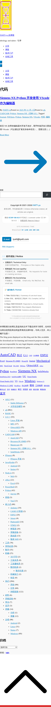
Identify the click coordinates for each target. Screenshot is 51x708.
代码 (43, 117)
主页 (7, 46)
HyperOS (25, 361)
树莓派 (13, 529)
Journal (3, 117)
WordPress (17, 385)
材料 (7, 595)
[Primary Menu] (1, 62)
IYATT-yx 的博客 (7, 35)
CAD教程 (36, 355)
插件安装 (47, 385)
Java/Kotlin (10, 462)
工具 (7, 543)
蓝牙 (2, 393)
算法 (7, 602)
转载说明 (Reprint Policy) (30, 221)
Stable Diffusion (17, 403)
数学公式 (3, 389)
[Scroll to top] (25, 706)
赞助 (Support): (8, 247)
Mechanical (43, 360)
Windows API (16, 431)
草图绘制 (43, 389)
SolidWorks (43, 371)
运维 (7, 620)
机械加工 (14, 574)
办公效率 (25, 386)
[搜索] (47, 195)
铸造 (12, 578)
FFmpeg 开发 (16, 459)
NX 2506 (16, 366)
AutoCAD (8, 355)
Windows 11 (40, 381)
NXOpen (10, 117)
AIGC (7, 399)
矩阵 (30, 389)
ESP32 (44, 355)
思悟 (12, 585)
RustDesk (13, 372)
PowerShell (9, 487)
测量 (12, 616)
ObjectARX (32, 365)
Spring (13, 469)
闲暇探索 (14, 592)
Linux (12, 627)
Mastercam (14, 445)
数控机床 (14, 567)
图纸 (32, 385)
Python (13, 113)
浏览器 (25, 389)
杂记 (7, 581)
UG (24, 376)
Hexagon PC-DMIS (13, 361)
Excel (2, 361)
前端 (7, 497)
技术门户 (9, 53)
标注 (20, 389)
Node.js (8, 473)
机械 (7, 553)
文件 (8, 389)
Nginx (13, 630)
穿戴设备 (14, 532)
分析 (12, 613)
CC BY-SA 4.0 (14, 218)
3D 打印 (13, 557)
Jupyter (13, 494)
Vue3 (12, 501)
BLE (19, 355)
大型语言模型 (16, 406)
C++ (25, 355)
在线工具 (9, 57)
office (41, 366)
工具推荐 (39, 385)
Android (13, 466)
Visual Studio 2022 (7, 381)
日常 (12, 588)
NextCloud (8, 366)
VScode (36, 117)
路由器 (13, 536)
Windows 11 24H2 (6, 386)
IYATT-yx (7, 110)
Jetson (13, 518)
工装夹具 (14, 560)
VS (16, 381)
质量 (7, 609)
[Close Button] (1, 65)
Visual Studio (32, 377)
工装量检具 (15, 564)
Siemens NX (27, 117)
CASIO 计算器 (16, 511)
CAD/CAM (4, 113)
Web (12, 476)
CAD (30, 355)
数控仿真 (20, 571)
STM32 (13, 525)
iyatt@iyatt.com (21, 239)
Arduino (13, 508)
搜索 (1, 190)
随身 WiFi (14, 539)
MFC (1, 366)
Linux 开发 (15, 420)
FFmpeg (8, 455)
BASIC (8, 413)
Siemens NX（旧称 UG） (27, 113)
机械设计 (14, 389)
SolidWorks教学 (16, 376)
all (44, 110)
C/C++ (7, 417)
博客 (7, 50)
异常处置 (9, 546)
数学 (7, 550)
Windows (30, 381)
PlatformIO (14, 522)
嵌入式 (8, 504)
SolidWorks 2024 (5, 376)
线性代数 (36, 389)
